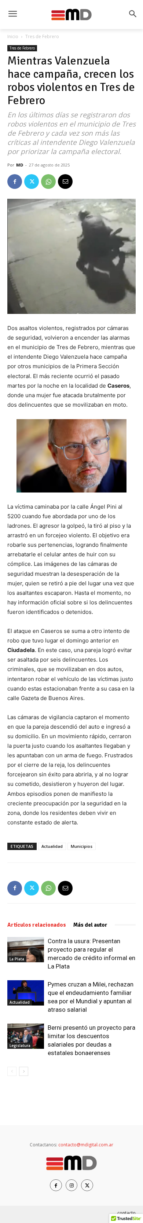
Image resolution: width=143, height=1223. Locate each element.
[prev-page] (11, 1071)
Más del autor (90, 925)
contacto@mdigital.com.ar (85, 1145)
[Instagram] (72, 1185)
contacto (126, 1213)
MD (19, 165)
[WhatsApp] (48, 181)
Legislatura (20, 1045)
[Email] (65, 181)
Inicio (12, 36)
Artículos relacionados (36, 925)
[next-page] (23, 1071)
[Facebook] (14, 181)
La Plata (17, 959)
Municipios (81, 846)
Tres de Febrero (42, 36)
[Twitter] (31, 181)
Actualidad (52, 846)
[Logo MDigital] (71, 15)
